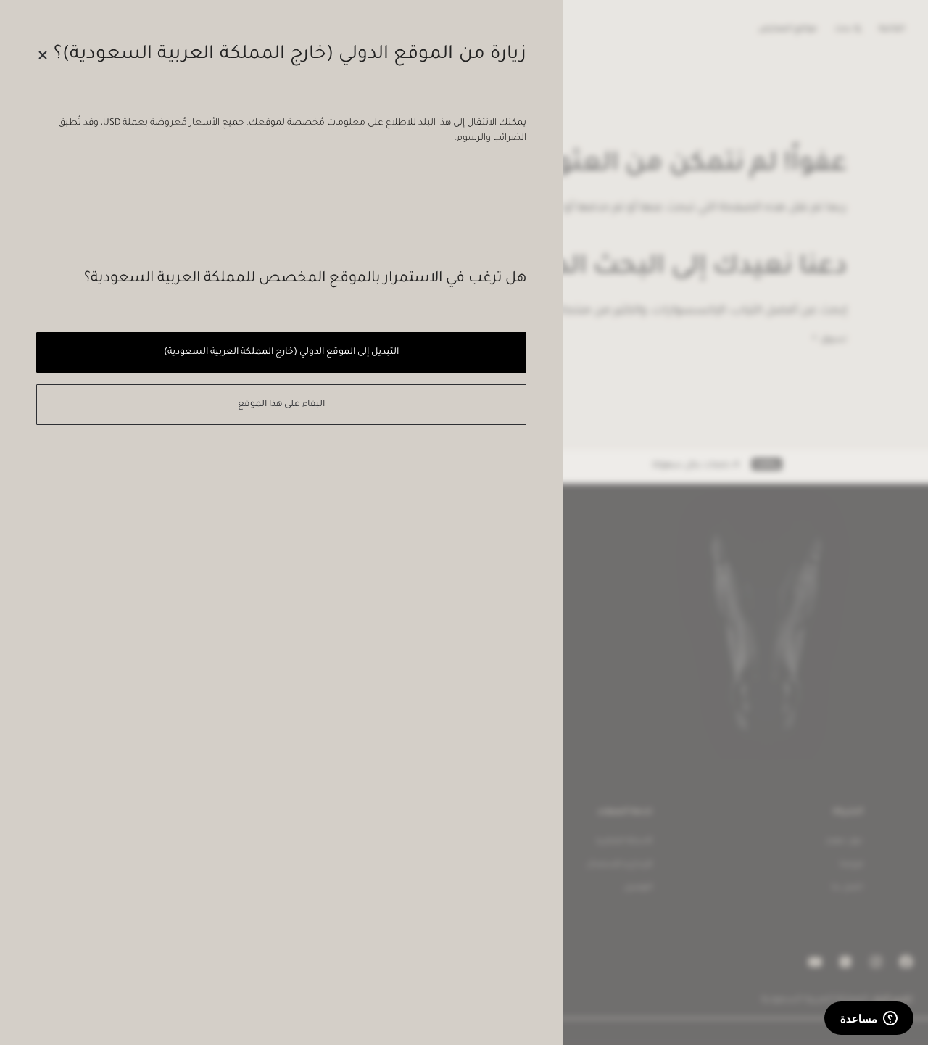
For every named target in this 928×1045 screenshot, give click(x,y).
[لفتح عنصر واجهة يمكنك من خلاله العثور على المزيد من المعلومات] (869, 1019)
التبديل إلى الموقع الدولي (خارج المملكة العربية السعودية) (281, 352)
